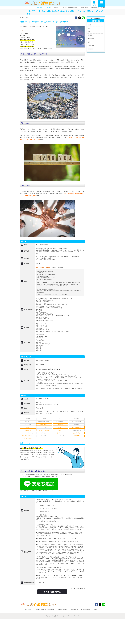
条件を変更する (96, 21)
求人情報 (49, 7)
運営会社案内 (74, 609)
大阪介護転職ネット (41, 7)
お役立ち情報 (50, 609)
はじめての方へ (28, 609)
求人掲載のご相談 (62, 609)
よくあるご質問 (40, 609)
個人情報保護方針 (86, 609)
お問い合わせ (97, 609)
